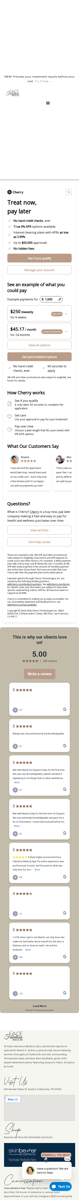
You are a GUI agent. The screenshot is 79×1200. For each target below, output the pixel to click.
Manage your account (39, 270)
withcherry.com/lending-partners (24, 584)
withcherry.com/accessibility (22, 604)
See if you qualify (39, 258)
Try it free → (43, 81)
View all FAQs (39, 530)
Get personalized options (39, 357)
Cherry (34, 512)
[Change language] (69, 192)
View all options (39, 345)
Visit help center (39, 542)
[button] (48, 103)
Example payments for (22, 299)
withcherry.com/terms (58, 584)
